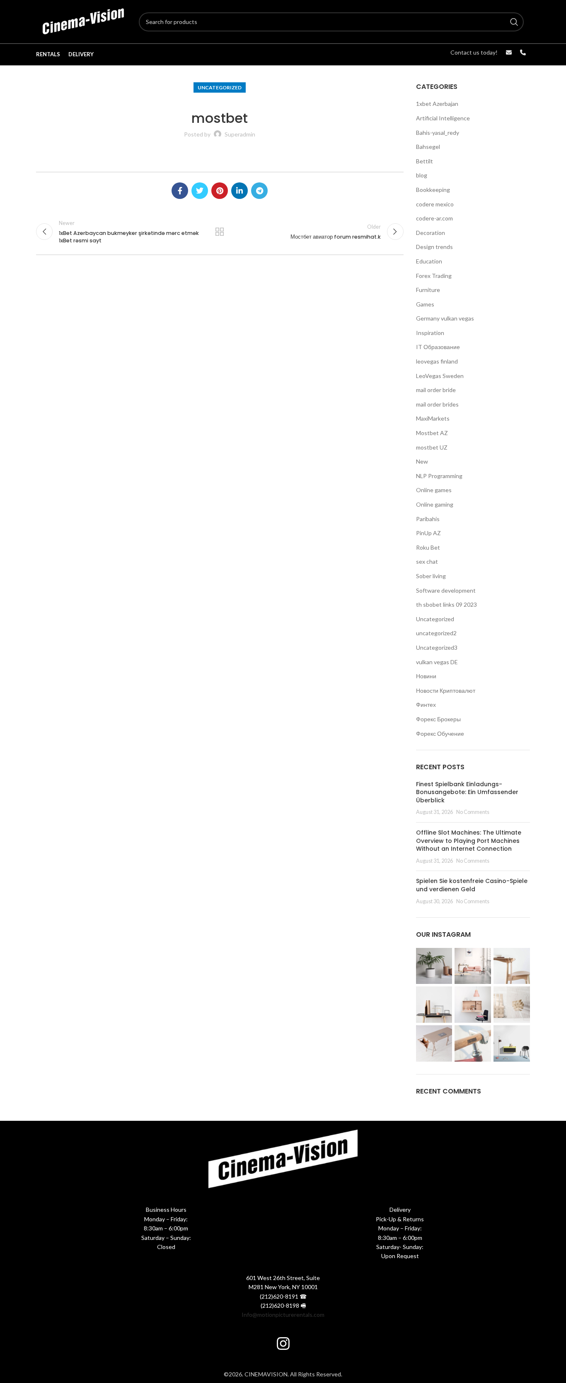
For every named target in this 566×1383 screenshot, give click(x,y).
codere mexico (435, 204)
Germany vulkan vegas (445, 318)
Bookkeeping (433, 189)
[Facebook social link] (180, 190)
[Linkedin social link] (239, 190)
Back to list (219, 231)
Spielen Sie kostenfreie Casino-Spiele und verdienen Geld (471, 885)
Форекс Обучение (440, 733)
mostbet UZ (431, 447)
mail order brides (437, 404)
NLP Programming (439, 475)
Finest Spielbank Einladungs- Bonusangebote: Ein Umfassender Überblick (467, 792)
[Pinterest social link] (219, 190)
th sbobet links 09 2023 (446, 604)
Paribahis (428, 518)
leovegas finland (437, 361)
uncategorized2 (436, 632)
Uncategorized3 (436, 647)
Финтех (426, 704)
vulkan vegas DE (437, 661)
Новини (426, 676)
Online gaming (434, 504)
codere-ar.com (434, 218)
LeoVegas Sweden (440, 375)
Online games (434, 489)
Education (429, 261)
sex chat (427, 561)
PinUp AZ (428, 532)
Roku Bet (428, 547)
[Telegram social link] (259, 190)
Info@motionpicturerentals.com (283, 1314)
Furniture (428, 289)
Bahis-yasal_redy (437, 132)
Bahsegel (428, 146)
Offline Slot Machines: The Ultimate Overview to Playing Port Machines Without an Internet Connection (468, 840)
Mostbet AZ (432, 432)
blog (421, 175)
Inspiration (430, 332)
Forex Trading (434, 275)
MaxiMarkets (433, 418)
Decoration (430, 232)
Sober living (431, 575)
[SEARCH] (514, 21)
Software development (446, 590)
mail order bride (436, 389)
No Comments (472, 812)
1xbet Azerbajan (437, 103)
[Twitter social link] (199, 190)
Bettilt (424, 161)
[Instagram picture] (434, 966)
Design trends (434, 246)
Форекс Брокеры (438, 719)
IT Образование (438, 346)
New (422, 461)
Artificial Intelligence (443, 118)
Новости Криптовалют (445, 690)
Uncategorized (220, 87)
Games (425, 304)
